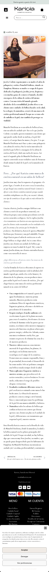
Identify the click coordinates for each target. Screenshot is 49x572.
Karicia (22, 267)
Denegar (24, 556)
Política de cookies (16, 569)
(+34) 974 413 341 (24, 482)
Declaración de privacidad (29, 569)
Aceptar (24, 550)
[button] (45, 528)
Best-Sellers (13, 508)
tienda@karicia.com (24, 477)
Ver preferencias (24, 563)
